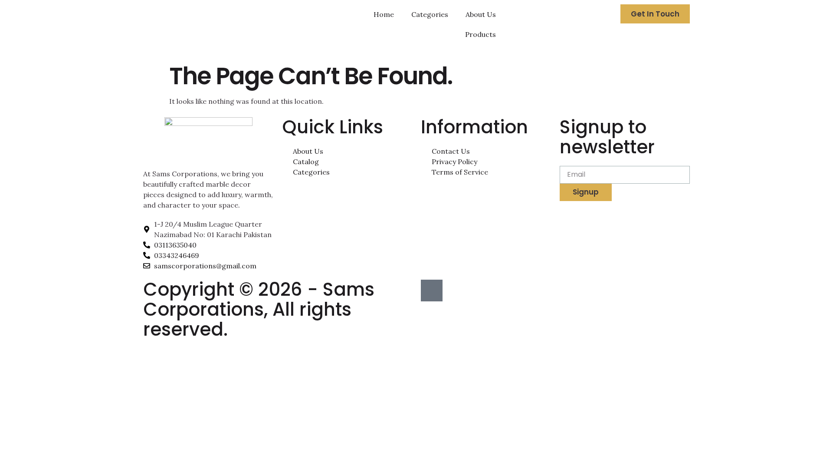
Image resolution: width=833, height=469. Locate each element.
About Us (481, 14)
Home (384, 14)
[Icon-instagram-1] (432, 290)
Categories (429, 14)
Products (480, 34)
